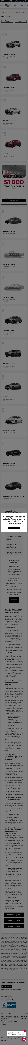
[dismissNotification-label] (25, 1031)
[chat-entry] (24, 1039)
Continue (14, 528)
